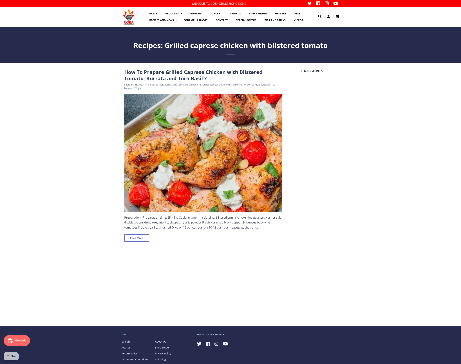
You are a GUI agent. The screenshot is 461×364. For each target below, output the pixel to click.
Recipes (147, 45)
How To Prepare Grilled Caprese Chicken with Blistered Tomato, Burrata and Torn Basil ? (193, 75)
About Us (160, 341)
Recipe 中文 (269, 84)
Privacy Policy (163, 353)
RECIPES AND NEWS (161, 20)
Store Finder (162, 347)
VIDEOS (298, 20)
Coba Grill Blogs (195, 20)
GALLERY (280, 13)
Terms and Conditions (135, 359)
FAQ (297, 13)
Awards (126, 347)
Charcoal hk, (196, 84)
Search (126, 341)
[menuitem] (153, 13)
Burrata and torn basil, (176, 84)
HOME (153, 13)
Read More (136, 238)
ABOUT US (195, 13)
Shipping (160, 359)
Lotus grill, (257, 84)
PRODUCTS (172, 13)
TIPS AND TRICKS (275, 20)
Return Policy (129, 353)
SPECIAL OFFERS (246, 20)
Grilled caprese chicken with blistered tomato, (227, 84)
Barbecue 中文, (156, 84)
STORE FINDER (258, 13)
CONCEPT (215, 13)
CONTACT (222, 20)
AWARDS (235, 13)
